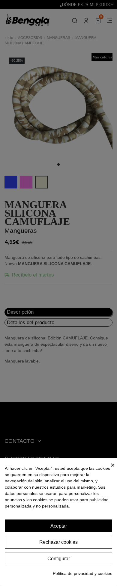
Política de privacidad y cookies (82, 573)
